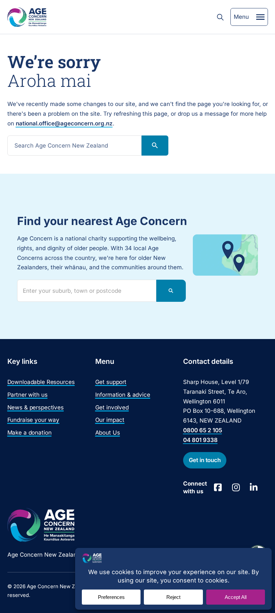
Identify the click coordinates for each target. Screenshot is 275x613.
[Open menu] (260, 16)
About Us (107, 432)
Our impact (110, 419)
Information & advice (122, 394)
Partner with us (27, 394)
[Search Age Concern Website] (220, 17)
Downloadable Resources (41, 382)
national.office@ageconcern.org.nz (64, 123)
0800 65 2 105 (202, 430)
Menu (241, 16)
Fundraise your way (33, 419)
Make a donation (29, 432)
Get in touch (205, 460)
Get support (111, 382)
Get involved (112, 407)
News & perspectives (35, 407)
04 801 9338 (200, 440)
